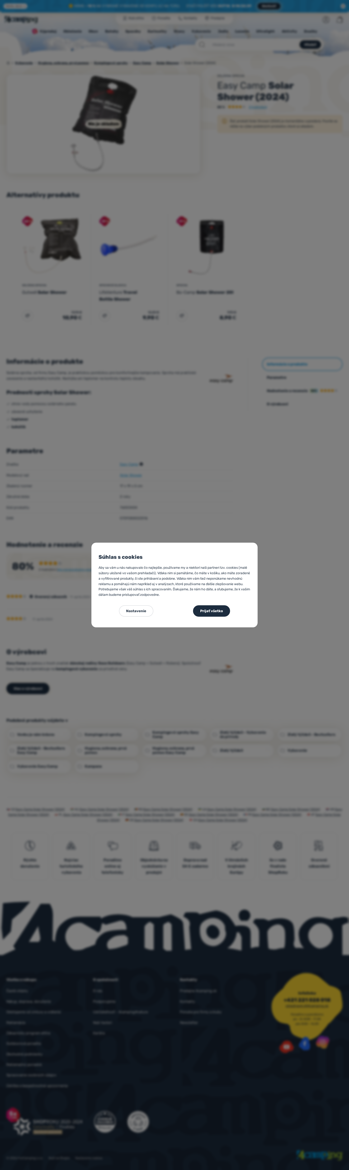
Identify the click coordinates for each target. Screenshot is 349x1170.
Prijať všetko (211, 611)
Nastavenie (136, 611)
